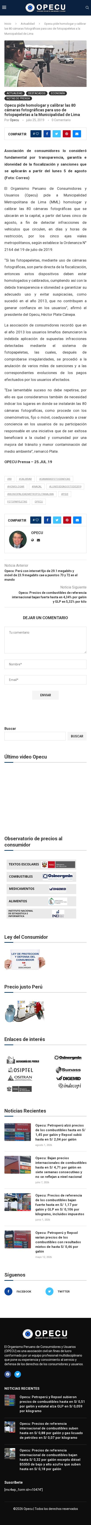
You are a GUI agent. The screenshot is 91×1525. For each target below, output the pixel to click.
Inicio (7, 23)
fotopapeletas (17, 501)
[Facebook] (7, 1374)
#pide (64, 494)
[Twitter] (17, 1374)
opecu (39, 501)
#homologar (15, 486)
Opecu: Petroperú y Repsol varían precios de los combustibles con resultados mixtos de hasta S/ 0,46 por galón (58, 1242)
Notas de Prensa (18, 98)
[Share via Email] (77, 133)
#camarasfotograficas (54, 479)
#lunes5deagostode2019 (65, 486)
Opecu (14, 120)
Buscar (10, 728)
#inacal (37, 486)
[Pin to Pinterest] (67, 133)
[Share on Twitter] (57, 133)
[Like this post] (37, 133)
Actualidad (28, 23)
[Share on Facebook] (47, 133)
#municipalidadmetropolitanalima (30, 494)
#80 (9, 479)
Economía (58, 93)
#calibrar (25, 479)
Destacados (36, 93)
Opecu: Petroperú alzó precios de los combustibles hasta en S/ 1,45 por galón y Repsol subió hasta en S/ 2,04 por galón (60, 1132)
